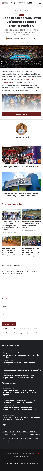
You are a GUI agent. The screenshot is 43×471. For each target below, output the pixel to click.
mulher (31, 438)
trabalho (18, 442)
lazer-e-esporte (13, 438)
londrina (23, 438)
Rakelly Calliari (12, 38)
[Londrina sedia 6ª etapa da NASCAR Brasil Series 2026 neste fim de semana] (31, 214)
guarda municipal (35, 434)
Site (3, 314)
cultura (25, 431)
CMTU (12, 431)
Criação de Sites (22, 467)
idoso (4, 438)
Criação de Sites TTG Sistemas (21, 460)
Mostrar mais (21, 114)
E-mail (4, 307)
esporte (13, 434)
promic (5, 442)
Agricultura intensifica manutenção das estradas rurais (10, 250)
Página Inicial (8, 463)
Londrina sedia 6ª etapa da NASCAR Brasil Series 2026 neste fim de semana (31, 225)
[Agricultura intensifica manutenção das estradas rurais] (11, 241)
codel (18, 431)
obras (37, 438)
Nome (4, 299)
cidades (5, 431)
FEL (26, 434)
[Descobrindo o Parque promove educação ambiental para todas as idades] (31, 241)
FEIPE (20, 434)
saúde (11, 442)
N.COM (16, 463)
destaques (33, 431)
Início (18, 10)
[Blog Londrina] (17, 3)
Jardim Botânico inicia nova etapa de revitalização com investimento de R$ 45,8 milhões (11, 226)
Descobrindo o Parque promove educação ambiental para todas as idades (31, 251)
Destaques (24, 10)
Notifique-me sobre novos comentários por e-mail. (20, 329)
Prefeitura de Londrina (21, 456)
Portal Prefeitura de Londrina (29, 463)
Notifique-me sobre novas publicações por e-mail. (20, 333)
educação (6, 434)
